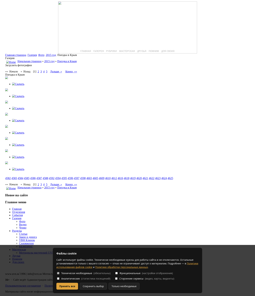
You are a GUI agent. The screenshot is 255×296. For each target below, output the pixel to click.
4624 (164, 178)
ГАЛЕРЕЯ (98, 51)
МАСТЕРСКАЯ (127, 51)
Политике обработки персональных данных (121, 267)
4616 (120, 178)
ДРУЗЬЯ (141, 51)
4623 (158, 178)
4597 (76, 178)
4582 (8, 178)
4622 (151, 178)
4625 (170, 178)
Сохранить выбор (93, 286)
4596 (70, 178)
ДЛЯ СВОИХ (168, 51)
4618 (126, 178)
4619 (133, 178)
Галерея (32, 55)
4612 (114, 178)
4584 (20, 178)
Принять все (67, 286)
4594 (58, 178)
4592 (51, 178)
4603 (89, 178)
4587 (39, 178)
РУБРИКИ (111, 51)
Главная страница (15, 55)
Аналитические (85, 278)
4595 (64, 178)
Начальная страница (29, 61)
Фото (41, 55)
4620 (139, 178)
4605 (95, 178)
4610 (108, 178)
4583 (14, 178)
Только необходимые (124, 286)
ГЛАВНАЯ (85, 51)
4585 (26, 178)
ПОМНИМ (154, 51)
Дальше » (56, 71)
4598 (83, 178)
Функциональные (146, 273)
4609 (101, 178)
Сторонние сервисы (146, 278)
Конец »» (71, 71)
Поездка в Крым (67, 61)
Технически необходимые (85, 273)
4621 (145, 178)
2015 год (51, 55)
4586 (33, 178)
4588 (45, 178)
